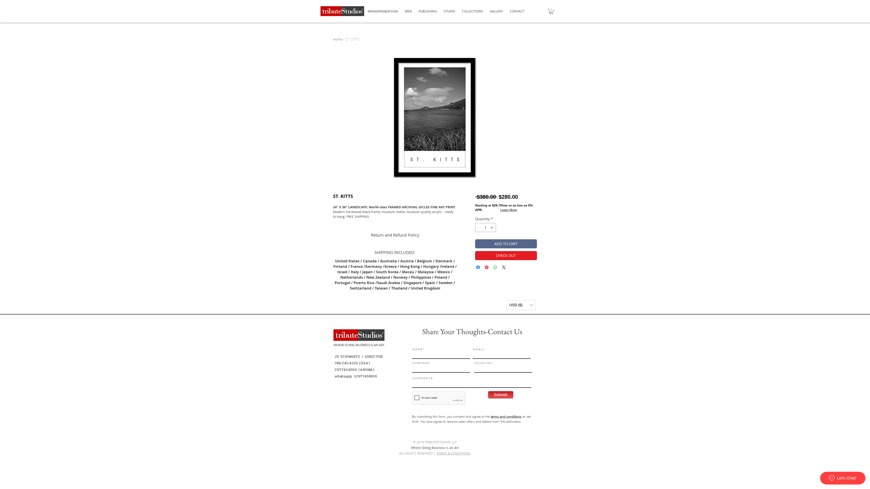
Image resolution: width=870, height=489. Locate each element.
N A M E (417, 349)
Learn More (508, 210)
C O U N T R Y (483, 363)
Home (337, 39)
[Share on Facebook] (478, 267)
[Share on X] (504, 267)
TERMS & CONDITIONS (453, 453)
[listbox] (521, 305)
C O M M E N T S (422, 378)
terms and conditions (506, 417)
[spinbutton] (485, 227)
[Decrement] (479, 227)
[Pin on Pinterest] (486, 267)
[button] (551, 11)
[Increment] (492, 227)
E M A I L (478, 349)
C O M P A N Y (421, 363)
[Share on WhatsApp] (495, 267)
